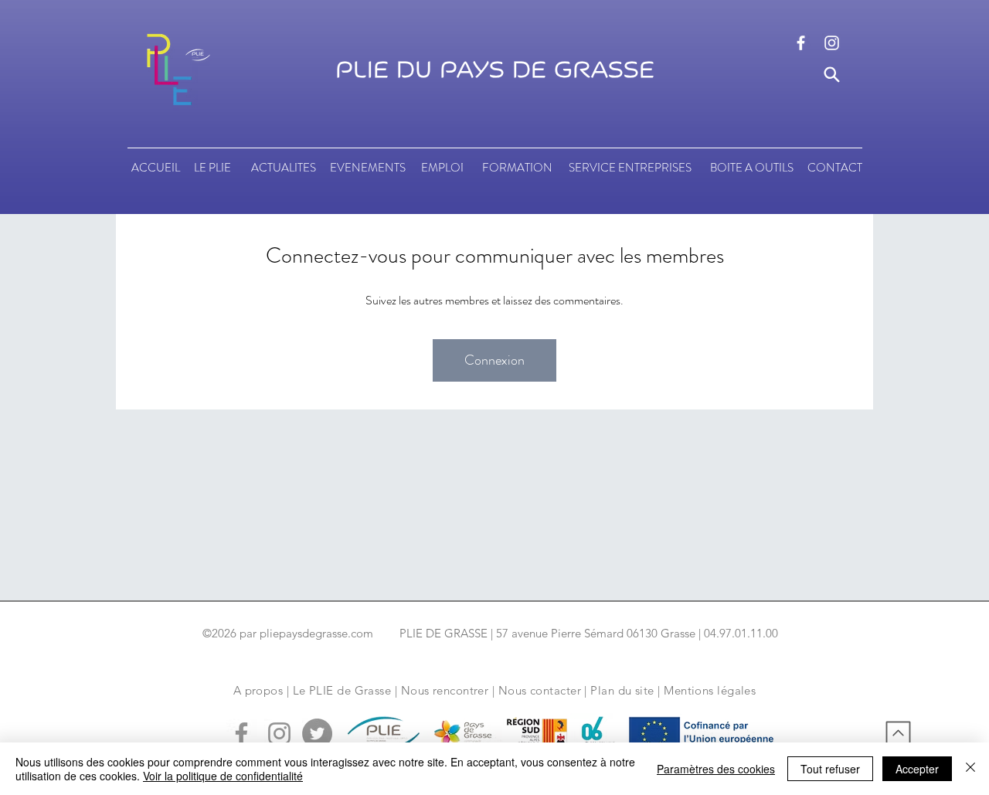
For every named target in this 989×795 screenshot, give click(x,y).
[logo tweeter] (317, 734)
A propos (258, 690)
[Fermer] (970, 769)
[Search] (831, 74)
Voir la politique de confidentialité (223, 775)
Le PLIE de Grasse (342, 690)
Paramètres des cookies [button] (716, 768)
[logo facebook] (801, 43)
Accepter (917, 768)
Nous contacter (539, 690)
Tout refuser (830, 768)
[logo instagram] (831, 43)
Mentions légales (710, 690)
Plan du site (622, 690)
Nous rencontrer (445, 690)
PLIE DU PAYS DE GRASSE (494, 70)
